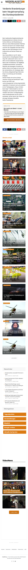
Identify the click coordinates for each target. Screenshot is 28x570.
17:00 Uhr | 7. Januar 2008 (8, 17)
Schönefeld (6, 303)
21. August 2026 (8, 155)
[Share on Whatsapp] (14, 21)
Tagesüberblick (9, 414)
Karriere (2, 549)
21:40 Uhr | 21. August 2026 (12, 375)
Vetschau (6, 321)
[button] (14, 473)
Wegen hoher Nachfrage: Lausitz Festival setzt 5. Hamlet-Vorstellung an (13, 169)
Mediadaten (14, 549)
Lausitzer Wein (17, 556)
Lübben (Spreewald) (8, 249)
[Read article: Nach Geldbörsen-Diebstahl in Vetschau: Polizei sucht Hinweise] (14, 328)
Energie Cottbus (9, 427)
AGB (25, 549)
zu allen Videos (14, 512)
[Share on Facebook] (5, 21)
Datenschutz (20, 549)
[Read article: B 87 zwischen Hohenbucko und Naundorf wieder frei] (14, 220)
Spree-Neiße (7, 195)
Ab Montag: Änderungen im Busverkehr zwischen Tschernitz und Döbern (13, 205)
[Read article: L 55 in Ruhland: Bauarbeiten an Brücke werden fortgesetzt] (14, 184)
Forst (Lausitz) (7, 267)
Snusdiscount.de (10, 558)
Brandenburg (7, 141)
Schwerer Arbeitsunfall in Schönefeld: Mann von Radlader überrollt (13, 313)
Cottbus (6, 159)
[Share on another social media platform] (23, 21)
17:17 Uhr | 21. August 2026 (12, 398)
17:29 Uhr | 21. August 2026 (12, 387)
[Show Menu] (1, 2)
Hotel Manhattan (17, 558)
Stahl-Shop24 (22, 556)
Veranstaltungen (9, 419)
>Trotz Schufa (10, 556)
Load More (14, 358)
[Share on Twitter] (9, 21)
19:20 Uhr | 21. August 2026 (12, 381)
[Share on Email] (19, 21)
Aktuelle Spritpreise (10, 432)
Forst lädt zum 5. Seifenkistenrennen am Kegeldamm (10, 277)
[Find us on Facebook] (11, 561)
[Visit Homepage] (15, 2)
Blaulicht (7, 423)
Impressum (8, 549)
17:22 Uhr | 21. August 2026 (12, 392)
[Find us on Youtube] (15, 561)
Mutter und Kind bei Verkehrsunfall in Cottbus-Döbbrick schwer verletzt (14, 349)
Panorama (6, 177)
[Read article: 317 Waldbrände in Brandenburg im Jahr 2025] (14, 292)
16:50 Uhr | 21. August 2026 (12, 403)
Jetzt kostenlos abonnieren (14, 120)
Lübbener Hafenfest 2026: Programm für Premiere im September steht (12, 259)
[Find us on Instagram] (13, 561)
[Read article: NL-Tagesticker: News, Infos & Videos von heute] (14, 148)
